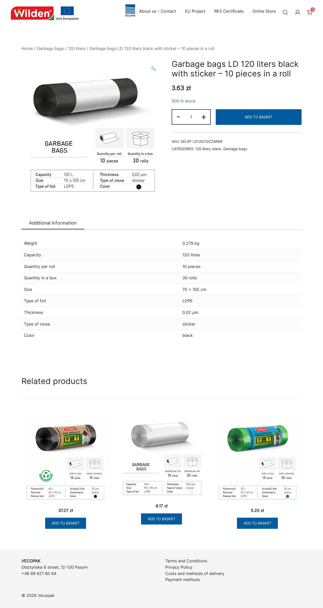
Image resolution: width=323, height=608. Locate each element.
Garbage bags (50, 48)
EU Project (195, 11)
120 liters (76, 48)
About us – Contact (157, 11)
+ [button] (204, 116)
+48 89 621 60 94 (38, 573)
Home (27, 48)
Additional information (53, 223)
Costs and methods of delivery (194, 573)
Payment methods (182, 579)
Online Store (264, 11)
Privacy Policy (178, 567)
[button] (153, 68)
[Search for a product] (285, 12)
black (216, 149)
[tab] (52, 223)
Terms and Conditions (186, 560)
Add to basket (259, 117)
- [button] (178, 116)
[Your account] (297, 12)
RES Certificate (229, 11)
